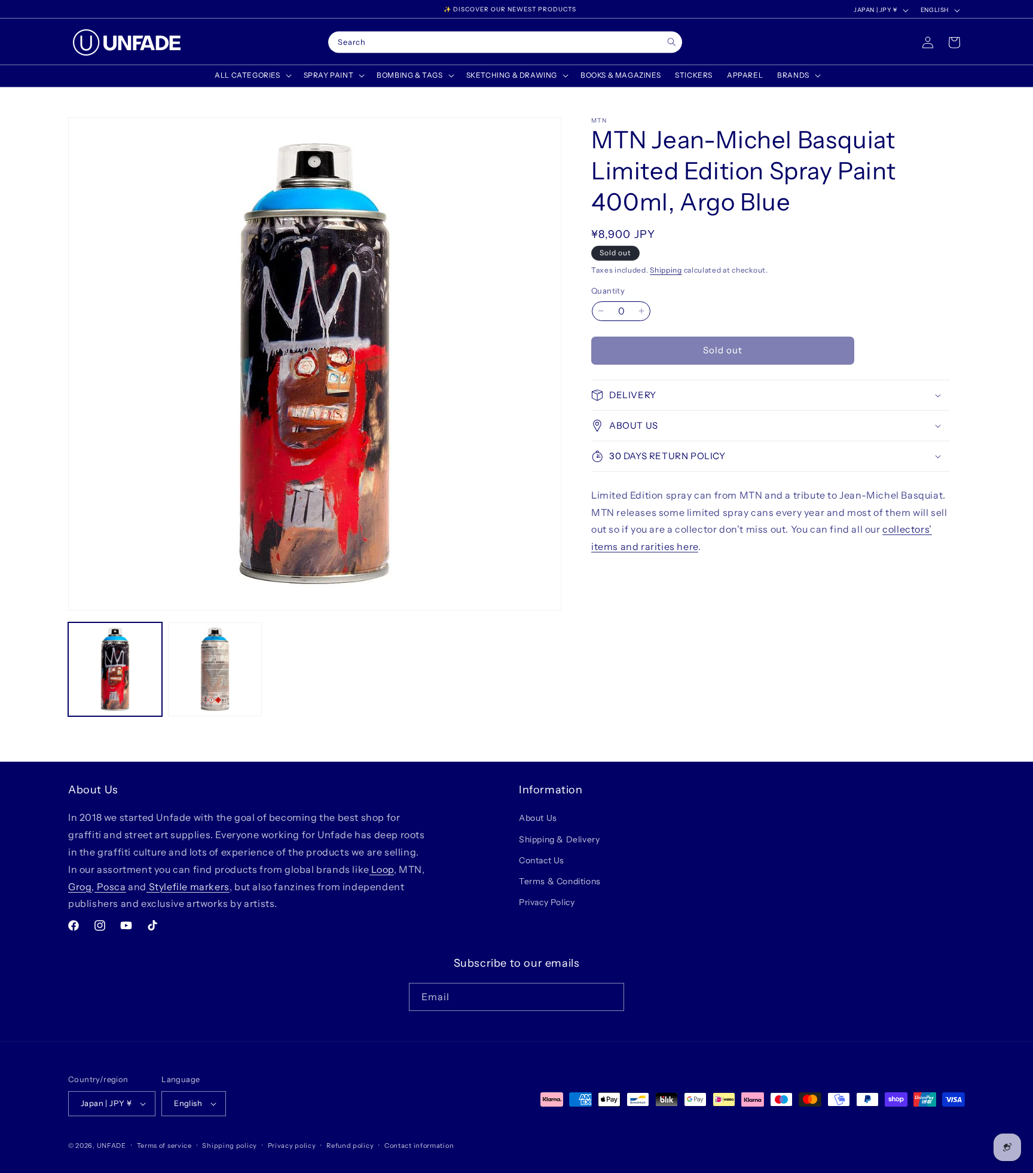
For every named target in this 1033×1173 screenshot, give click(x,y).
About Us (538, 817)
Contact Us (541, 860)
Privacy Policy (546, 902)
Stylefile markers (188, 887)
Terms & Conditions (560, 881)
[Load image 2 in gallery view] (215, 669)
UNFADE (111, 1145)
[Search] (671, 42)
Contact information (419, 1145)
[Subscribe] (610, 997)
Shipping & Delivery (559, 839)
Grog (79, 887)
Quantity (608, 290)
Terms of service (164, 1145)
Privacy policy (292, 1145)
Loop (381, 869)
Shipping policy (229, 1145)
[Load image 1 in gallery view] (115, 669)
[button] (251, 75)
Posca (110, 887)
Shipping (666, 269)
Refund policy (350, 1145)
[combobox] (505, 42)
